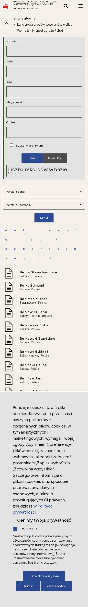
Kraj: (9, 82)
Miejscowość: (15, 102)
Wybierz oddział (28, 8)
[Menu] (80, 5)
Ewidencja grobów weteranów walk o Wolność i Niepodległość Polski (44, 27)
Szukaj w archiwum (29, 145)
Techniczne (28, 528)
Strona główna (24, 18)
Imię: (9, 61)
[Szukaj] (65, 5)
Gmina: (11, 122)
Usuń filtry (52, 156)
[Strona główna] (7, 5)
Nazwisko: (13, 41)
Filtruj (31, 158)
